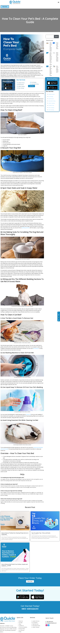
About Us (21, 621)
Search (56, 36)
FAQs (20, 631)
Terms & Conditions (23, 627)
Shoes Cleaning (51, 107)
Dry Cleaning (50, 96)
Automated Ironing (51, 101)
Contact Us (21, 625)
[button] (58, 2)
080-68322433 (30, 609)
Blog (20, 624)
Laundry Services (51, 94)
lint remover (36, 348)
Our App (20, 622)
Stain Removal (51, 98)
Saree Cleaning (51, 109)
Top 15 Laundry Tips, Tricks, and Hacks (57, 45)
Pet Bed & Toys (51, 105)
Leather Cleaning (51, 103)
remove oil (28, 414)
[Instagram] (46, 625)
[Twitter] (48, 625)
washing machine (25, 227)
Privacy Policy (22, 628)
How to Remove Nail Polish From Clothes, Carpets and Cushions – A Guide (51, 58)
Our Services (21, 630)
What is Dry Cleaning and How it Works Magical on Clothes (51, 71)
